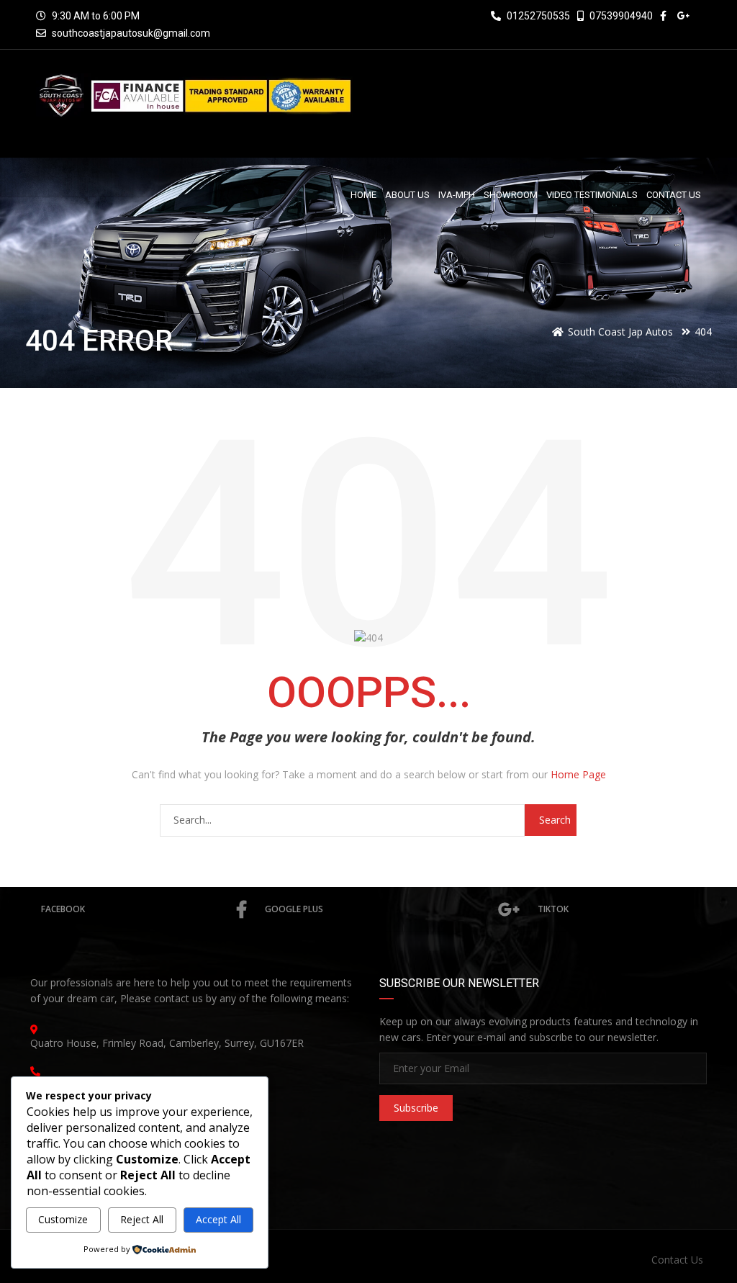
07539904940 (620, 16)
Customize (63, 1219)
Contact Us (677, 1259)
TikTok (553, 909)
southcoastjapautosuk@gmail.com (131, 33)
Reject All (141, 1219)
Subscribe (416, 1108)
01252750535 (537, 16)
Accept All (218, 1219)
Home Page (578, 774)
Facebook (63, 909)
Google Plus (294, 909)
